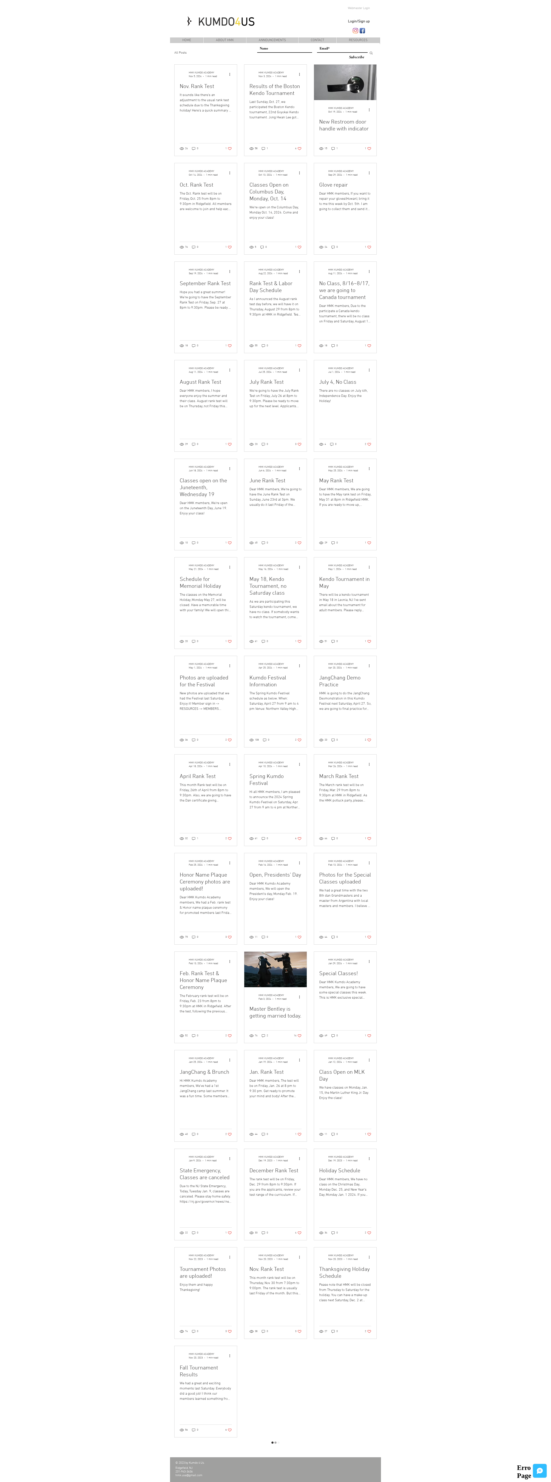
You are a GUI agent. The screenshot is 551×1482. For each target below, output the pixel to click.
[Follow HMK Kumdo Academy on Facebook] (362, 30)
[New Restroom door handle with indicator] (345, 82)
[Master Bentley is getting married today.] (275, 969)
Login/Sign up (359, 21)
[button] (358, 40)
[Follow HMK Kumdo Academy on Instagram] (355, 30)
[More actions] (231, 74)
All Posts (180, 53)
